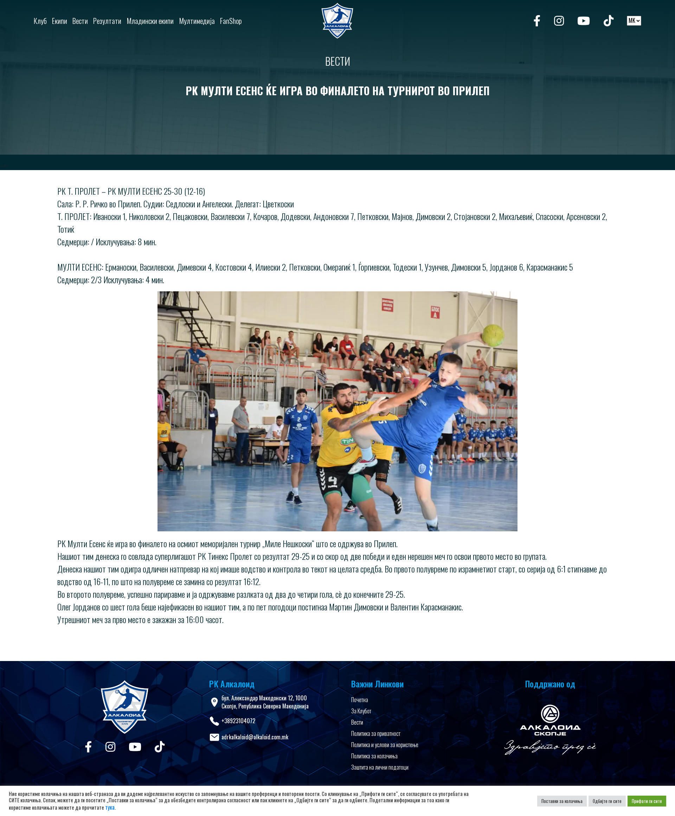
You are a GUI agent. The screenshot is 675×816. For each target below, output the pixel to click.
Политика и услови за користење (384, 745)
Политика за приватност (375, 733)
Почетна (359, 700)
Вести (357, 722)
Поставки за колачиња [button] (562, 800)
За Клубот (361, 711)
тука (110, 807)
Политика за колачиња (374, 756)
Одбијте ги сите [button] (607, 800)
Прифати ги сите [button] (647, 800)
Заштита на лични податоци (380, 767)
